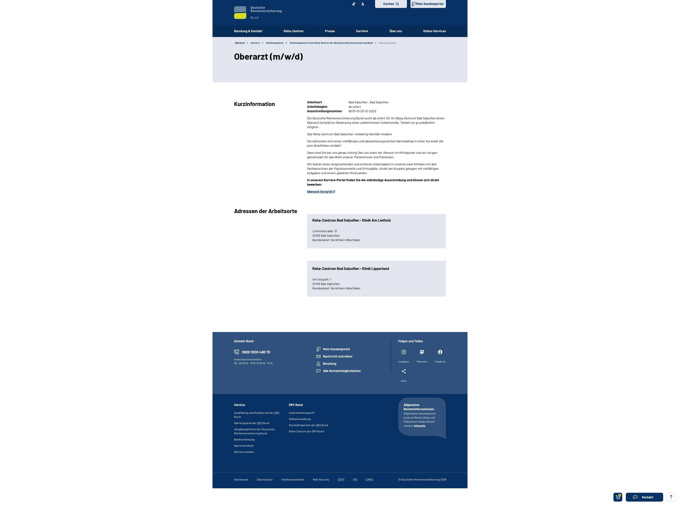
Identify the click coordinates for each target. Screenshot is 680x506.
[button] (644, 497)
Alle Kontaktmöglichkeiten (342, 371)
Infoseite (419, 425)
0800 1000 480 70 (256, 352)
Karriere (362, 31)
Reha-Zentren (294, 31)
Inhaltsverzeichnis (292, 479)
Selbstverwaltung (300, 419)
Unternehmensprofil (301, 412)
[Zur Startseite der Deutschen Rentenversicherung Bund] (258, 12)
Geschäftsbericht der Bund (308, 425)
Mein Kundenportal (429, 4)
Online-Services (434, 31)
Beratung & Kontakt (248, 31)
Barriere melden (244, 451)
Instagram (403, 361)
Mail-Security (321, 479)
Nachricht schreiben (337, 356)
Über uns (395, 31)
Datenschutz (265, 479)
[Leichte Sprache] (362, 4)
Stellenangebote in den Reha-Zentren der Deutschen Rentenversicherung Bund (331, 43)
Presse (330, 31)
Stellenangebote (275, 43)
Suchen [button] (388, 4)
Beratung (329, 363)
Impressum (241, 479)
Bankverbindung (244, 439)
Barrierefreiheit (244, 445)
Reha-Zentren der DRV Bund (306, 431)
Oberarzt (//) (319, 191)
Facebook (440, 361)
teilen (404, 380)
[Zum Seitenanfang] (671, 497)
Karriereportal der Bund (251, 423)
